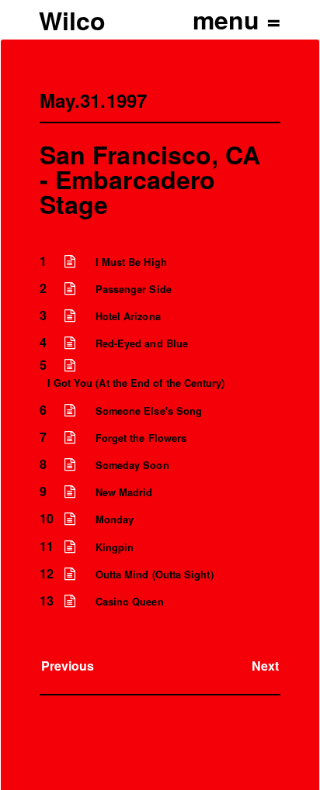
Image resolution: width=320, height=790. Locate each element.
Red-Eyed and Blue (142, 343)
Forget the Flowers (141, 438)
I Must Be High (131, 262)
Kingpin (115, 547)
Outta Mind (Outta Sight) (155, 574)
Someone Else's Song (149, 411)
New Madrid (124, 492)
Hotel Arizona (128, 316)
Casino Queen (130, 602)
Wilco (72, 20)
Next (265, 665)
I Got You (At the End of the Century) (136, 383)
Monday (115, 519)
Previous (68, 665)
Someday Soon (132, 465)
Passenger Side (134, 289)
